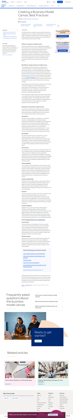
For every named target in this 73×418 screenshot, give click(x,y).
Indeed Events (62, 406)
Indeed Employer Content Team (30, 19)
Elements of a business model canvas (10, 36)
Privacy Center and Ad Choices (41, 402)
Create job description (62, 36)
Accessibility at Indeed (40, 404)
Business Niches (27, 260)
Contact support (15, 398)
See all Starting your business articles (32, 270)
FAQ (49, 408)
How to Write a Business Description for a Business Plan (38, 25)
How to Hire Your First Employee (31, 262)
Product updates (62, 408)
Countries (38, 408)
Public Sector (50, 404)
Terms (38, 400)
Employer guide (62, 395)
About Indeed (39, 395)
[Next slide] (58, 26)
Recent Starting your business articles (10, 38)
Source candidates (51, 397)
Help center (6, 398)
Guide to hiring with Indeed (63, 400)
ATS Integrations (50, 406)
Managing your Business (43, 5)
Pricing (25, 1)
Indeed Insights (50, 402)
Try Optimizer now (52, 414)
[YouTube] (67, 416)
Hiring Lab (61, 404)
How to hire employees (63, 397)
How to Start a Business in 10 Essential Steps (34, 253)
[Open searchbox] (58, 5)
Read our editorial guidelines (7, 54)
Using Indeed (11, 5)
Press (38, 397)
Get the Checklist (62, 50)
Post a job (49, 395)
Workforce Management (31, 5)
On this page (4, 30)
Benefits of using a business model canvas (9, 34)
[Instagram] (69, 416)
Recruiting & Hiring (20, 5)
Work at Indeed (39, 406)
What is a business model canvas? (9, 32)
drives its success (30, 76)
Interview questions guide (63, 402)
